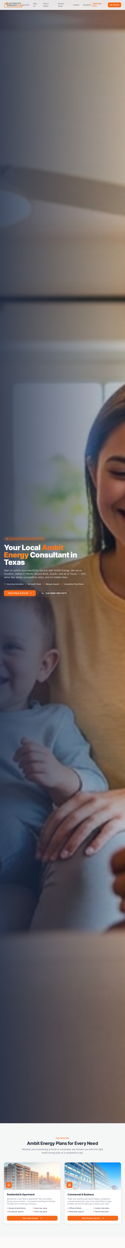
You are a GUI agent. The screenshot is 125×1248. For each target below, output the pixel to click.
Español (86, 5)
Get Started (114, 5)
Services (25, 5)
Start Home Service (30, 1218)
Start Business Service (91, 1218)
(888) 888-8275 (97, 5)
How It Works (46, 5)
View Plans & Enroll (18, 593)
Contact (76, 5)
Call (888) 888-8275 (56, 593)
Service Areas (61, 5)
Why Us (35, 5)
